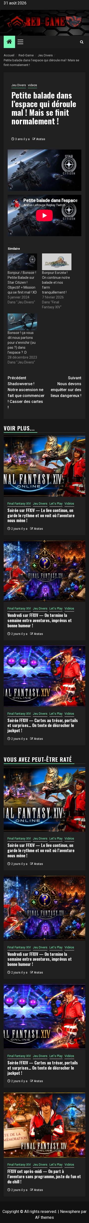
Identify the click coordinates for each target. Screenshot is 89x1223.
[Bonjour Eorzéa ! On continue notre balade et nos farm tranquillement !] (56, 261)
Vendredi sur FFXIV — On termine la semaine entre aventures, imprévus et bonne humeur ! (39, 620)
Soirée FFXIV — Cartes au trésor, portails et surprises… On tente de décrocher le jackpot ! (42, 725)
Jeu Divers (18, 85)
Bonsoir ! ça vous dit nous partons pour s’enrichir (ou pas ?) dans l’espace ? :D (22, 342)
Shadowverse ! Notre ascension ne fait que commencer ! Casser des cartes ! (26, 393)
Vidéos (69, 503)
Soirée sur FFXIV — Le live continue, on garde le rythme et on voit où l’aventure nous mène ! (40, 515)
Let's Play (56, 503)
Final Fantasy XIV (19, 503)
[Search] (82, 42)
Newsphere (70, 1211)
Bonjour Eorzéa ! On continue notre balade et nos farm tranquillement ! (56, 282)
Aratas (40, 139)
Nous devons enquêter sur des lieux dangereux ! (66, 387)
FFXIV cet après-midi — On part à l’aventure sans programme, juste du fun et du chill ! (44, 1176)
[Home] (9, 42)
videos (32, 85)
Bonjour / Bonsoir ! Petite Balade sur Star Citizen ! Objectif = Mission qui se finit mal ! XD (22, 282)
